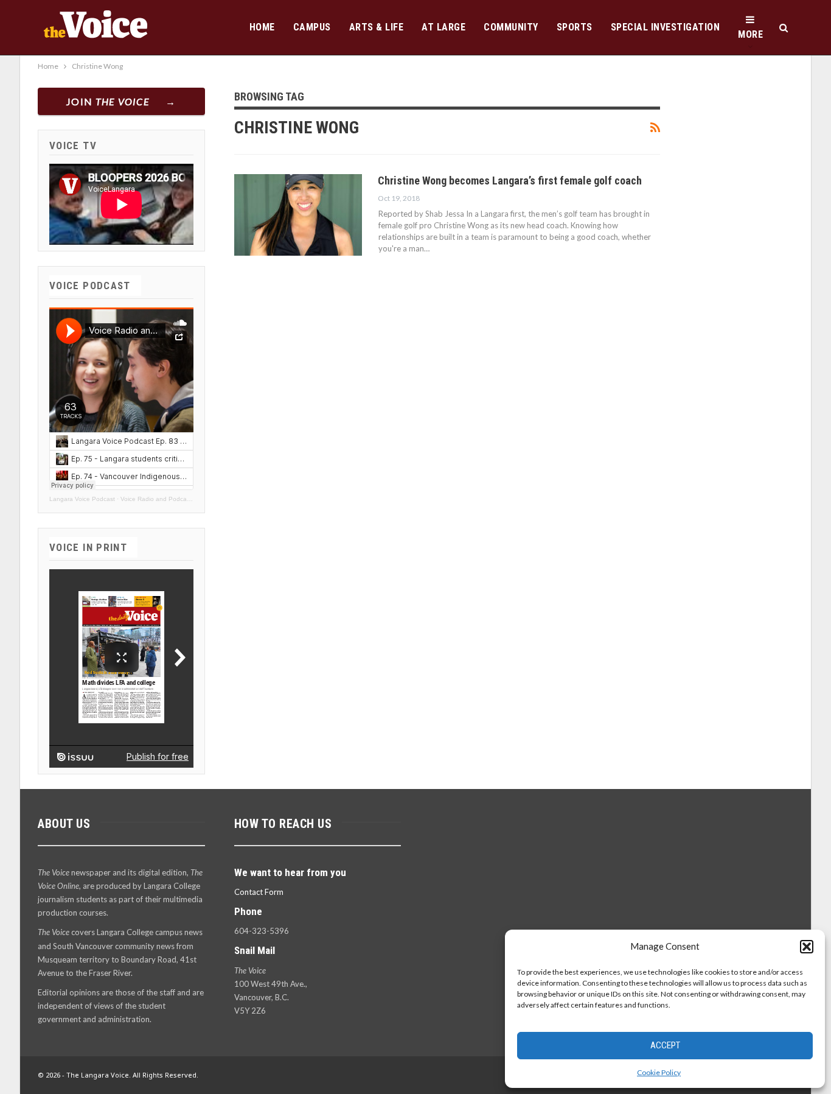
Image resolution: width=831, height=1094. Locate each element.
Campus (312, 27)
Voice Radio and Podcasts (157, 499)
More (750, 34)
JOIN (108, 101)
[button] (807, 947)
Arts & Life (376, 27)
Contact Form (258, 892)
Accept (665, 1045)
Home (262, 27)
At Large (443, 27)
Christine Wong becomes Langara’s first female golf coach (510, 180)
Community (511, 27)
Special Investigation (665, 27)
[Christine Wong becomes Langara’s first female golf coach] (298, 215)
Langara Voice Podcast (82, 499)
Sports (575, 27)
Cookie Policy (659, 1072)
